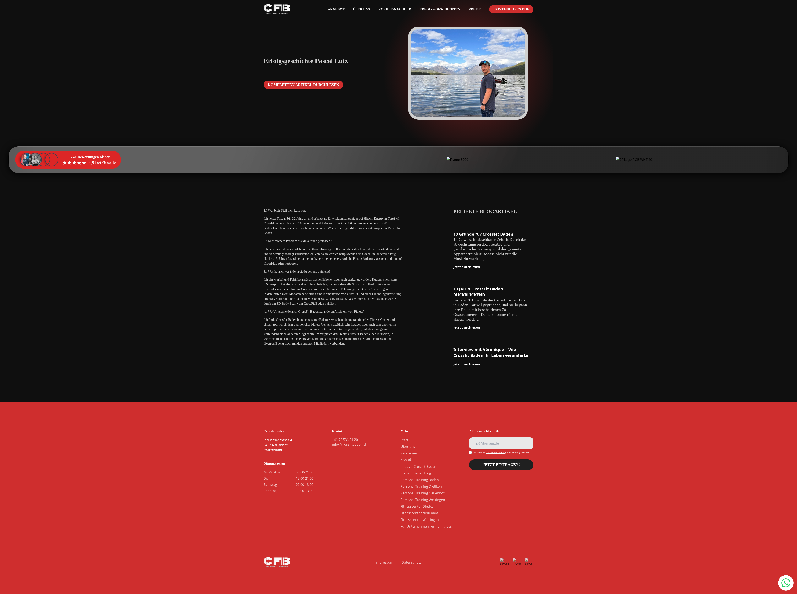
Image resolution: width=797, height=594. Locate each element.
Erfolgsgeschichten (439, 9)
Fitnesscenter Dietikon (418, 506)
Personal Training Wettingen (423, 499)
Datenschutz (411, 562)
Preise (475, 9)
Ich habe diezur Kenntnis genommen (501, 452)
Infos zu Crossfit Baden (418, 466)
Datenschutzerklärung (496, 452)
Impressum (384, 562)
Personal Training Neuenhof (422, 493)
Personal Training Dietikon (421, 486)
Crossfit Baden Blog (416, 473)
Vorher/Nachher (394, 9)
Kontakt (407, 460)
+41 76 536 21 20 (785, 583)
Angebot (336, 9)
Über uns (361, 9)
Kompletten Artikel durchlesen (303, 85)
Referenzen (409, 453)
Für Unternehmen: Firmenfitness (426, 526)
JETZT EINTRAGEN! (501, 466)
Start (404, 440)
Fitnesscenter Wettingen (420, 519)
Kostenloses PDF (511, 9)
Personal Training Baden (420, 480)
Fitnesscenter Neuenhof (419, 513)
